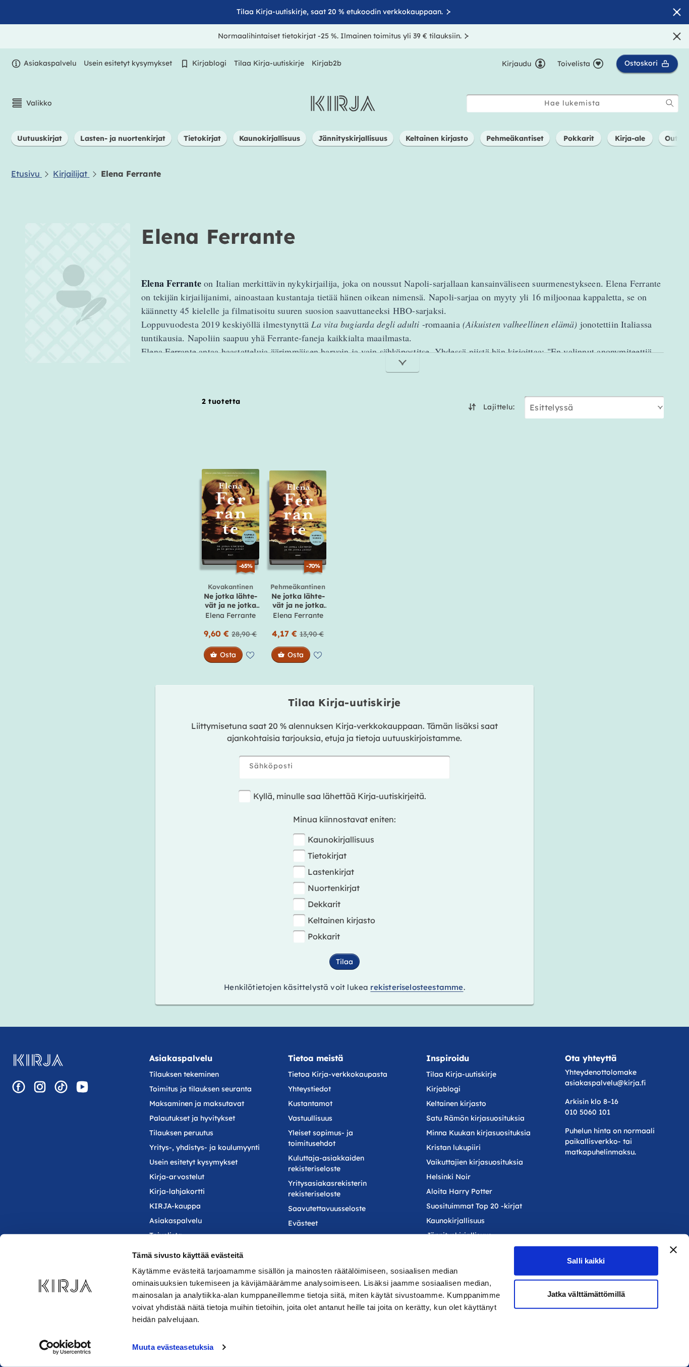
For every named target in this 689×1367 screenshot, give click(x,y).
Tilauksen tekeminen (184, 1074)
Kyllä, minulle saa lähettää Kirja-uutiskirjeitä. (339, 796)
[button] (31, 103)
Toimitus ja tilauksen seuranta (200, 1088)
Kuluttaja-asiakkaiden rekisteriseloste (326, 1163)
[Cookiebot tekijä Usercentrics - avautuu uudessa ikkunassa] (65, 1347)
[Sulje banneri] (673, 1249)
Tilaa (344, 961)
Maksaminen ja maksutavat (196, 1103)
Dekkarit (324, 904)
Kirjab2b (326, 63)
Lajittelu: (498, 406)
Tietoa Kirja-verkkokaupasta (337, 1074)
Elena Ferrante (230, 615)
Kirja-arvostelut (176, 1176)
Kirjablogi (209, 63)
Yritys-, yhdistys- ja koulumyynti (204, 1147)
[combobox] (572, 103)
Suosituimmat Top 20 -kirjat (474, 1206)
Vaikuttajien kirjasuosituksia (474, 1162)
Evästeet (303, 1223)
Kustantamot (310, 1103)
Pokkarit (324, 936)
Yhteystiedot (309, 1088)
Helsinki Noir (448, 1176)
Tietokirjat (327, 856)
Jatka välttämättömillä (586, 1293)
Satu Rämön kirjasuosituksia (475, 1118)
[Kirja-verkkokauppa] (38, 1060)
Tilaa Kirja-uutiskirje (269, 63)
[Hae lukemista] (670, 103)
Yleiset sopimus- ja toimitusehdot (320, 1138)
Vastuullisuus (310, 1118)
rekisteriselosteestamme (416, 987)
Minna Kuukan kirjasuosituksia (478, 1132)
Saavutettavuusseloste (327, 1208)
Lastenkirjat (331, 872)
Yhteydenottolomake (601, 1072)
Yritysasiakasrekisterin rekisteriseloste (327, 1188)
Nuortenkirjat (334, 888)
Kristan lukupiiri (453, 1147)
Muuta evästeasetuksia (172, 1347)
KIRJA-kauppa (175, 1206)
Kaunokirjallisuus (341, 839)
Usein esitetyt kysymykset (128, 63)
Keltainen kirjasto (341, 920)
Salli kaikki (586, 1260)
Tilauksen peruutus (181, 1132)
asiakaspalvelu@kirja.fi (605, 1082)
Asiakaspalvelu (50, 63)
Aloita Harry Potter (459, 1191)
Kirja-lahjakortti (177, 1191)
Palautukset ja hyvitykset (192, 1118)
